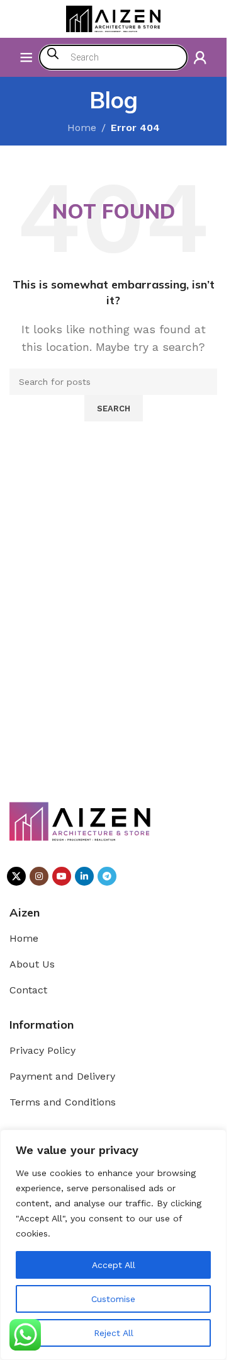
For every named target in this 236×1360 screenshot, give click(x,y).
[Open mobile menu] (26, 57)
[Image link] (80, 820)
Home (81, 128)
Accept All (113, 1265)
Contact (28, 990)
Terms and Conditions (62, 1102)
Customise (113, 1299)
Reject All (113, 1333)
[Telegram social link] (107, 876)
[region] (113, 1244)
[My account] (200, 57)
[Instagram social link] (39, 876)
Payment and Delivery (62, 1076)
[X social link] (16, 876)
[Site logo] (113, 18)
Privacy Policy (42, 1050)
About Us (32, 964)
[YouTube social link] (61, 876)
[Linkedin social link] (84, 876)
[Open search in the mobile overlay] (113, 57)
